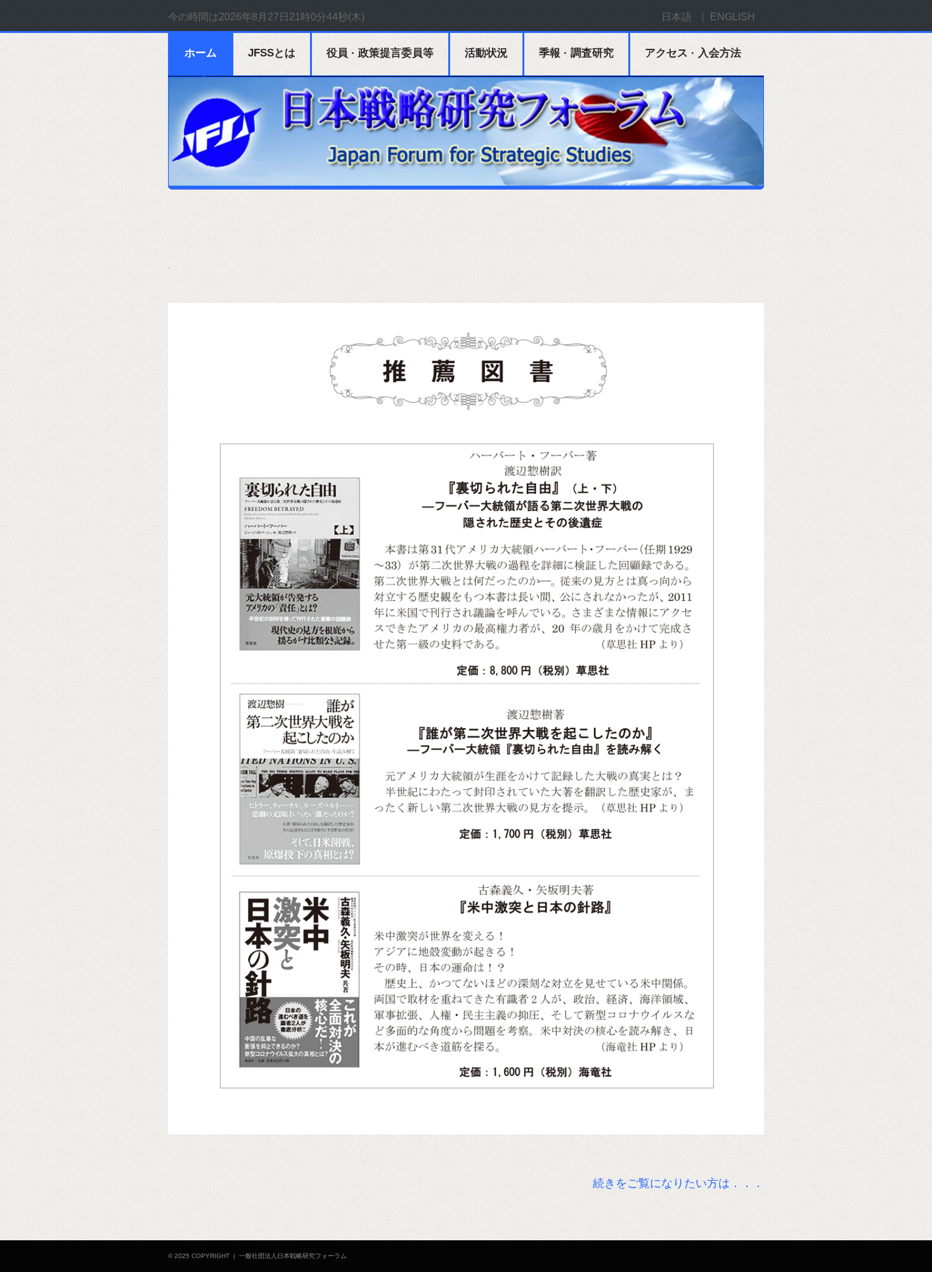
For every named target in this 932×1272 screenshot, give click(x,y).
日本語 (676, 16)
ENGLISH (732, 16)
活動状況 (486, 53)
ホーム (200, 53)
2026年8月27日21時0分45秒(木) (292, 16)
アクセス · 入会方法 (693, 53)
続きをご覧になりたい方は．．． (678, 1183)
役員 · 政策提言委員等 (380, 53)
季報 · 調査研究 (576, 53)
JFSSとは (271, 53)
